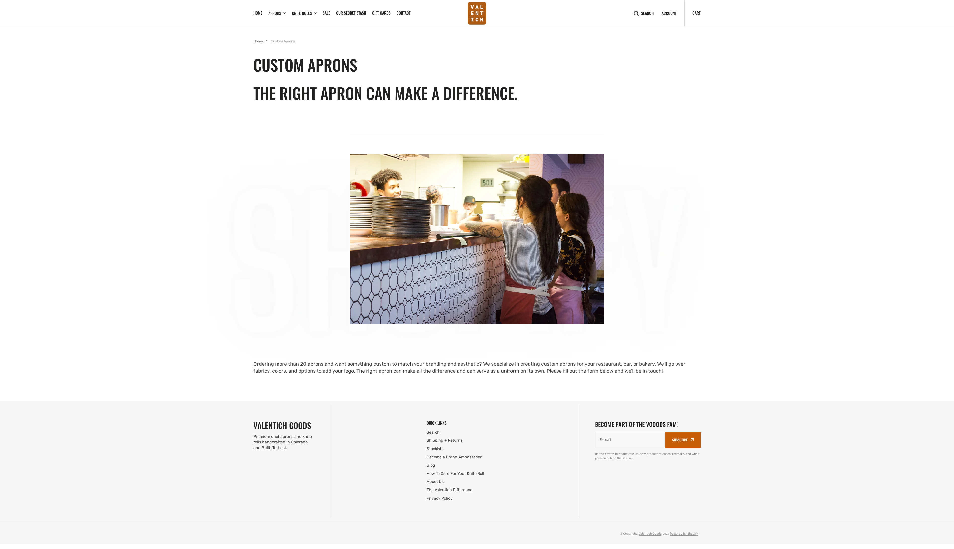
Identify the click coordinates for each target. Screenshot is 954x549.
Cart (696, 13)
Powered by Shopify (684, 533)
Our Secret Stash (351, 13)
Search (647, 13)
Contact (404, 13)
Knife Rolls (302, 13)
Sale (326, 13)
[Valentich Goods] (477, 13)
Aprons (274, 13)
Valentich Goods (650, 533)
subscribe (680, 439)
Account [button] (669, 13)
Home (257, 13)
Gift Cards (381, 13)
